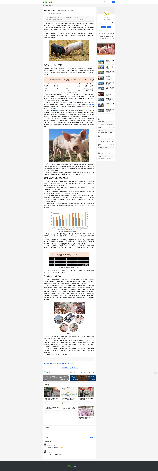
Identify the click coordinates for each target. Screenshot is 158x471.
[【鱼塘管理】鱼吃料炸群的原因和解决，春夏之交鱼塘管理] (101, 62)
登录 (107, 1)
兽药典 (81, 1)
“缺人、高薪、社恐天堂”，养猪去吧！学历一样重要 (51, 399)
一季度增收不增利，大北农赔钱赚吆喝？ (106, 36)
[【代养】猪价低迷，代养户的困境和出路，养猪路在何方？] (101, 94)
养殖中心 (61, 1)
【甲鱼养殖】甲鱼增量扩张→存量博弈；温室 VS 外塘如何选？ (109, 72)
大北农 (78, 119)
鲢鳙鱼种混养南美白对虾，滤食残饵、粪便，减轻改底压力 (110, 124)
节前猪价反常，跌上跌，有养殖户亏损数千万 (86, 399)
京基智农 (57, 111)
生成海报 (81, 372)
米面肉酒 (49, 451)
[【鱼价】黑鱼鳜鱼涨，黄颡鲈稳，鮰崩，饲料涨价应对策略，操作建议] (101, 83)
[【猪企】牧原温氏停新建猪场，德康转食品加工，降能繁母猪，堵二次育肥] (101, 110)
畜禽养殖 (66, 1)
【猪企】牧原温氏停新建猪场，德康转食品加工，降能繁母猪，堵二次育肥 (109, 110)
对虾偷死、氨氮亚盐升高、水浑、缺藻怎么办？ (108, 132)
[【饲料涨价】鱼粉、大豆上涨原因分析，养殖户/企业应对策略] (101, 67)
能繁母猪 (72, 99)
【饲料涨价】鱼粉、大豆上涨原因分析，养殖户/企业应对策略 (109, 67)
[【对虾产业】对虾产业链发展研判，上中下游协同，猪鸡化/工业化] (101, 88)
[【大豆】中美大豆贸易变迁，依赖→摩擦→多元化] (101, 78)
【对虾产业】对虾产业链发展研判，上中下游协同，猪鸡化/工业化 (109, 89)
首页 (57, 1)
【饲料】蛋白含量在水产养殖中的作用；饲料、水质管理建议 (109, 105)
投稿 (113, 1)
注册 (110, 1)
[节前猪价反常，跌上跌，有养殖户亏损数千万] (86, 392)
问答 (77, 1)
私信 (109, 26)
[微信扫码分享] (85, 372)
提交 (91, 437)
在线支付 (86, 1)
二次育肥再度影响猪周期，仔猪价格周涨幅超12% (52, 408)
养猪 (60, 13)
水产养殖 (72, 1)
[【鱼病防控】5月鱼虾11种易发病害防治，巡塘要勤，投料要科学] (101, 99)
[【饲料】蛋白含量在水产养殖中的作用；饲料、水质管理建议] (101, 105)
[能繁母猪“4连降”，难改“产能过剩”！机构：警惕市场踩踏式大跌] (69, 392)
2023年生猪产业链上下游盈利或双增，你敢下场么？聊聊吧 (68, 408)
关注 (104, 26)
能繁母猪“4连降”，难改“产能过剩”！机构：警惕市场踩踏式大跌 (69, 399)
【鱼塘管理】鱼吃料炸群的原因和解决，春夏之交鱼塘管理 (109, 62)
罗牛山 (82, 119)
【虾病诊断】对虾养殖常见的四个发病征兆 (108, 158)
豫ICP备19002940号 (87, 466)
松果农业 (45, 13)
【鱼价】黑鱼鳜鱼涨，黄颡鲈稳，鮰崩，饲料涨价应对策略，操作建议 (109, 83)
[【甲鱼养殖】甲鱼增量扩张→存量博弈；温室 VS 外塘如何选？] (101, 72)
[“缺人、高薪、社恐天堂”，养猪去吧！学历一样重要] (52, 392)
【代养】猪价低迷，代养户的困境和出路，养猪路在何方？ (109, 94)
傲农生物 (91, 105)
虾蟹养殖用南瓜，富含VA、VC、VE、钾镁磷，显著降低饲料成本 (112, 141)
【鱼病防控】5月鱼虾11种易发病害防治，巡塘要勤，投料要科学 (109, 99)
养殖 (63, 388)
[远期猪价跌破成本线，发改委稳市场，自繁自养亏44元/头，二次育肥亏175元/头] (86, 411)
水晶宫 (48, 443)
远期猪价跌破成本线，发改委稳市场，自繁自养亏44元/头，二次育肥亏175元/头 (86, 418)
